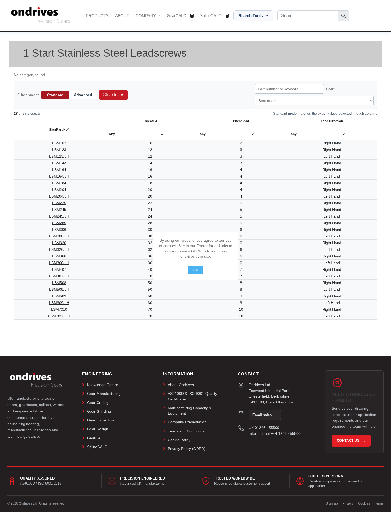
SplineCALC (211, 15)
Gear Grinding (99, 411)
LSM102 (59, 143)
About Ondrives (181, 385)
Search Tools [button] (251, 15)
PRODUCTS (97, 15)
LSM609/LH (59, 303)
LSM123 (59, 150)
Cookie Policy (179, 440)
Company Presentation (187, 422)
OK (195, 270)
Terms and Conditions (186, 431)
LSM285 (59, 223)
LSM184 (59, 183)
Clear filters (113, 94)
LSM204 (59, 189)
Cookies (364, 503)
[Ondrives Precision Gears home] (35, 379)
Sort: (330, 89)
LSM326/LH (59, 249)
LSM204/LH (59, 196)
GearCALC (177, 15)
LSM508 (59, 283)
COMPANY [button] (146, 15)
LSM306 (59, 229)
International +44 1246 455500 (275, 433)
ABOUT (122, 15)
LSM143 (59, 163)
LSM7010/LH (59, 316)
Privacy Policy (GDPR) (186, 449)
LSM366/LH (59, 263)
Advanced (83, 95)
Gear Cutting (98, 402)
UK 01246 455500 (264, 427)
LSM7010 (59, 309)
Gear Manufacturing (104, 393)
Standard (55, 95)
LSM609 (59, 296)
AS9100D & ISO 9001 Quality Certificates (192, 396)
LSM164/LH (59, 176)
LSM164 (59, 169)
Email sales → (264, 415)
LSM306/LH (59, 236)
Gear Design (97, 429)
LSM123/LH (59, 156)
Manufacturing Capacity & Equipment (189, 410)
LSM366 (59, 256)
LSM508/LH (59, 289)
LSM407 (59, 269)
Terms (379, 503)
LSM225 (59, 203)
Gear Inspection (100, 420)
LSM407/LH (59, 276)
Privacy (348, 503)
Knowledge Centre (102, 385)
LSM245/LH (59, 216)
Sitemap (332, 503)
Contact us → (351, 441)
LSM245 (59, 209)
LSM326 (59, 243)
